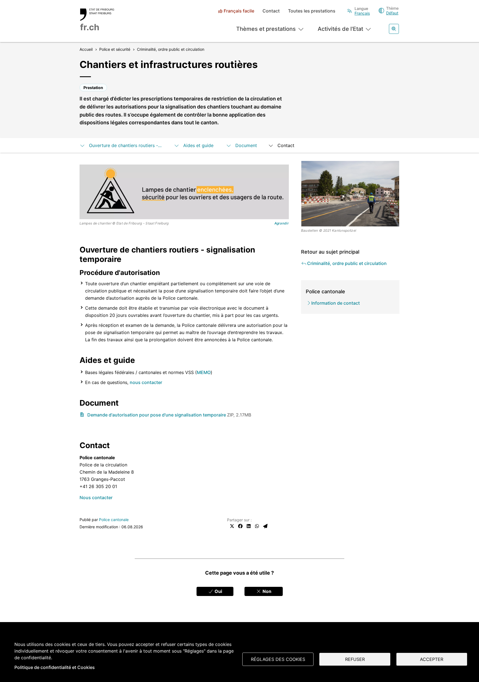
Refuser (355, 659)
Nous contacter (96, 497)
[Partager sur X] (232, 526)
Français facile (239, 11)
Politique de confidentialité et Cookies (54, 667)
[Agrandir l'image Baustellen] (350, 194)
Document (246, 145)
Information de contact (335, 303)
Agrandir (281, 223)
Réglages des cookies (278, 659)
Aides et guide (199, 145)
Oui (217, 591)
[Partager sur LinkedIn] (248, 526)
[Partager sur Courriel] (265, 526)
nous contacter (146, 382)
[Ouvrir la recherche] (394, 29)
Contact (271, 11)
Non (266, 591)
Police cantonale (114, 519)
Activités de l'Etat (340, 29)
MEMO (204, 372)
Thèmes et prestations (266, 29)
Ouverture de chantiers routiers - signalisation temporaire (126, 145)
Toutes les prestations (311, 11)
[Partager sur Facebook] (240, 526)
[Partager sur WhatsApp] (257, 526)
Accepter (431, 659)
